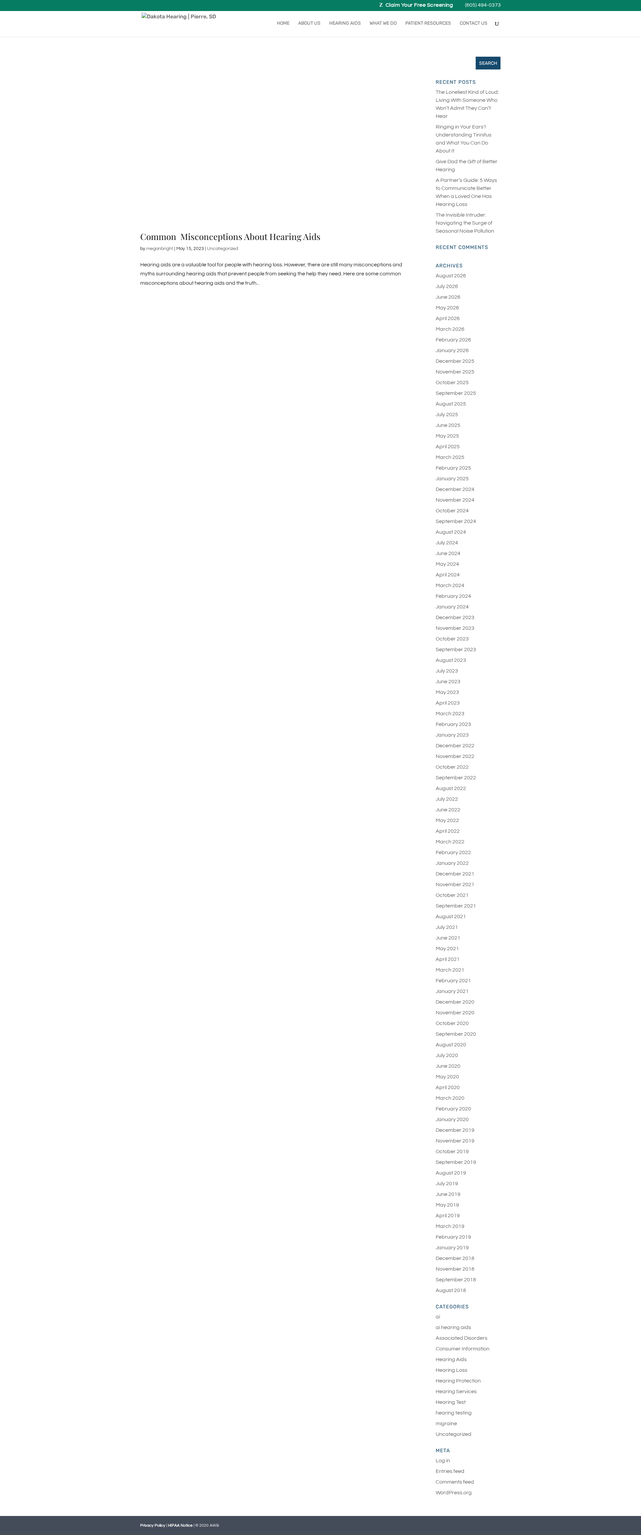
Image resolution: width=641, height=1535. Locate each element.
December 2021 (455, 873)
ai (438, 1316)
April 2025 (448, 446)
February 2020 (453, 1108)
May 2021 (447, 948)
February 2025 (453, 468)
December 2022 (455, 745)
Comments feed (455, 1482)
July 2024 (447, 542)
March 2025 (450, 457)
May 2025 (447, 436)
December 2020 (455, 1002)
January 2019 (452, 1247)
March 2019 (450, 1226)
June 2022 (448, 809)
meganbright (159, 248)
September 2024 (456, 521)
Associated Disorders (461, 1338)
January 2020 (452, 1119)
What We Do (383, 23)
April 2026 (448, 318)
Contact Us (473, 23)
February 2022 (453, 852)
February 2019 (453, 1237)
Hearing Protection (458, 1380)
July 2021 (447, 927)
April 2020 (448, 1087)
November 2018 (455, 1269)
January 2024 (452, 606)
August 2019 (451, 1173)
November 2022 (455, 756)
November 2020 (455, 1012)
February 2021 (453, 980)
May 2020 (447, 1076)
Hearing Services (456, 1391)
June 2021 (448, 938)
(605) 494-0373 (483, 5)
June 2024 (448, 553)
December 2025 (455, 361)
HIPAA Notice (180, 1525)
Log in (443, 1460)
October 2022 (452, 767)
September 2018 (456, 1279)
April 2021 (448, 959)
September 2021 (456, 906)
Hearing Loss (451, 1370)
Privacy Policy (152, 1525)
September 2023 (456, 649)
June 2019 (448, 1194)
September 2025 (456, 393)
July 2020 (447, 1055)
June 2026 (448, 297)
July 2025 (447, 414)
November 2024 (455, 500)
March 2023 (450, 713)
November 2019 (455, 1140)
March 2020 (450, 1098)
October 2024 (452, 510)
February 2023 (453, 724)
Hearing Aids (345, 23)
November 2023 (455, 628)
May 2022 (447, 820)
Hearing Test (451, 1402)
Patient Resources (428, 23)
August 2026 (451, 275)
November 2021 (455, 884)
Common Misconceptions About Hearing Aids (230, 236)
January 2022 (452, 863)
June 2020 (448, 1066)
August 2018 (451, 1290)
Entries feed (450, 1471)
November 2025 (455, 371)
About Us (309, 23)
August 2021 (451, 916)
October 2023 (452, 639)
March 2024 (450, 585)
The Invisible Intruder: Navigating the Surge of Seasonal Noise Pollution (465, 223)
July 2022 (447, 799)
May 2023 (447, 692)
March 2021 (450, 970)
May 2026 (447, 307)
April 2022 (448, 831)
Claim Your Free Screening (419, 5)
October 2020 (452, 1023)
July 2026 (447, 286)
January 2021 (452, 991)
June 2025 (448, 425)
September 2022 (456, 777)
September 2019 (456, 1162)
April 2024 (448, 574)
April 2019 (448, 1215)
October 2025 (452, 382)
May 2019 (447, 1205)
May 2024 (447, 564)
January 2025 (452, 478)
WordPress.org (454, 1492)
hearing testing (454, 1413)
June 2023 (448, 681)
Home (283, 23)
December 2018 (455, 1258)
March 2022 (450, 841)
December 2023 (455, 617)
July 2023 (447, 671)
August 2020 (451, 1044)
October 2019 (452, 1151)
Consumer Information (462, 1348)
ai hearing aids (453, 1327)
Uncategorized (222, 248)
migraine (446, 1423)
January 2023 (452, 735)
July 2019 (447, 1183)
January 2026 (452, 350)
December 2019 (455, 1130)
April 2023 (448, 703)
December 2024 (455, 489)
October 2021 (452, 895)
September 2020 (456, 1034)
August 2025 (451, 404)
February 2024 (453, 596)
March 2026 (450, 329)
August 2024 (451, 532)
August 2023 (451, 660)
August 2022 (451, 788)
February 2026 (453, 339)
